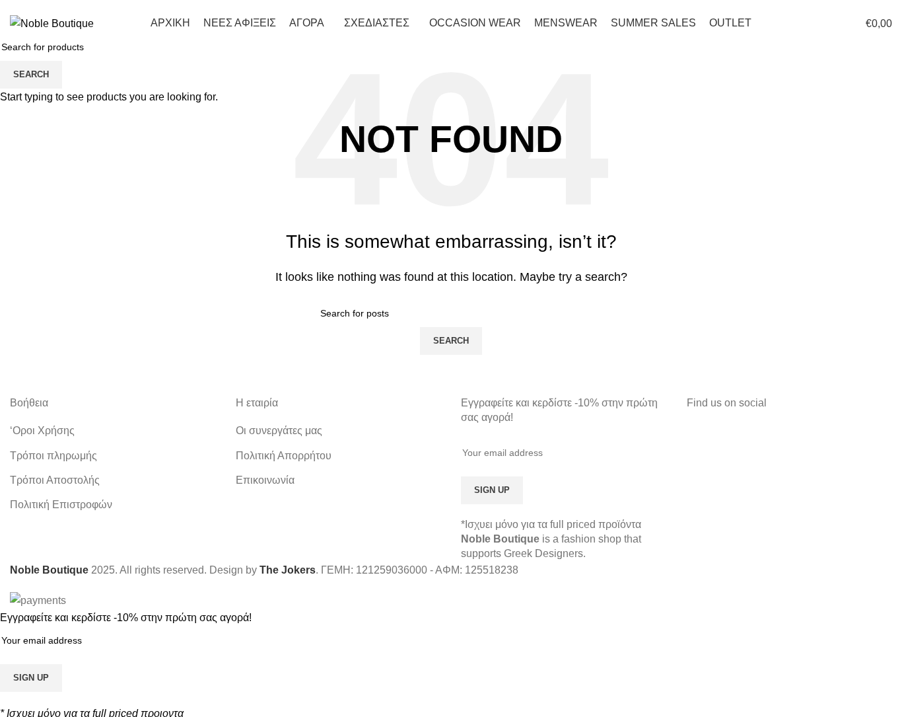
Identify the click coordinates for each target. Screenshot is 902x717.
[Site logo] (52, 22)
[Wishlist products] (827, 23)
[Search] (803, 23)
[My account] (779, 23)
